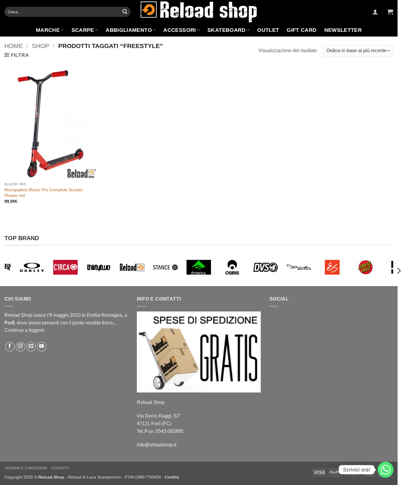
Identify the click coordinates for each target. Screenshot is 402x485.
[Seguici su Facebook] (10, 347)
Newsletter (343, 30)
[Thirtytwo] (98, 267)
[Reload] (132, 267)
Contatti (60, 468)
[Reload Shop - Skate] (199, 12)
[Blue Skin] (298, 267)
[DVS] (265, 267)
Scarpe (83, 30)
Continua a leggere (24, 330)
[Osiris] (232, 267)
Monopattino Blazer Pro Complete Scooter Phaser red (43, 192)
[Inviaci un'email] (31, 347)
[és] (332, 267)
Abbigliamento (129, 30)
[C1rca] (65, 267)
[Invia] (125, 12)
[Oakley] (32, 267)
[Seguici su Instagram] (20, 347)
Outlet (268, 30)
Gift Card (301, 30)
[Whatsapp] (385, 470)
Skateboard (226, 30)
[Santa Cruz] (365, 267)
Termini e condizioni (25, 468)
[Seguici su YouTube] (41, 347)
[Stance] (165, 267)
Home (13, 45)
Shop (40, 45)
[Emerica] (198, 267)
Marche (48, 30)
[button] (375, 11)
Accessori (179, 30)
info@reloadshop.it (156, 444)
